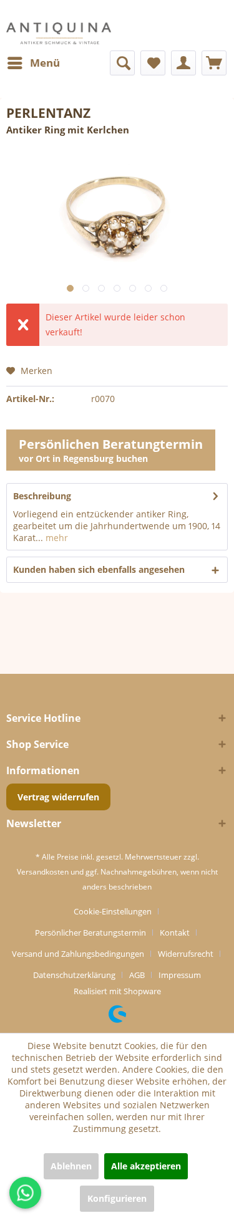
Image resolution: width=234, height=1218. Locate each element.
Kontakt (175, 932)
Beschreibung (42, 496)
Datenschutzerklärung (74, 975)
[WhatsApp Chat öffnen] (25, 1193)
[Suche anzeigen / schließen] (122, 62)
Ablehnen (71, 1166)
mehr (55, 538)
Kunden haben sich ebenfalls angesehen (99, 569)
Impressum (179, 975)
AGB (137, 975)
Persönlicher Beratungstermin (90, 932)
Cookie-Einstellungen (113, 911)
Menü (45, 62)
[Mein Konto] (183, 62)
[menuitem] (33, 62)
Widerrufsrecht (185, 953)
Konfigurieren (117, 1198)
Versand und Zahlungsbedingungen (78, 953)
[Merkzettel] (152, 62)
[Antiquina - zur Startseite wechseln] (58, 33)
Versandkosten (43, 871)
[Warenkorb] (214, 62)
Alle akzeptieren (146, 1166)
